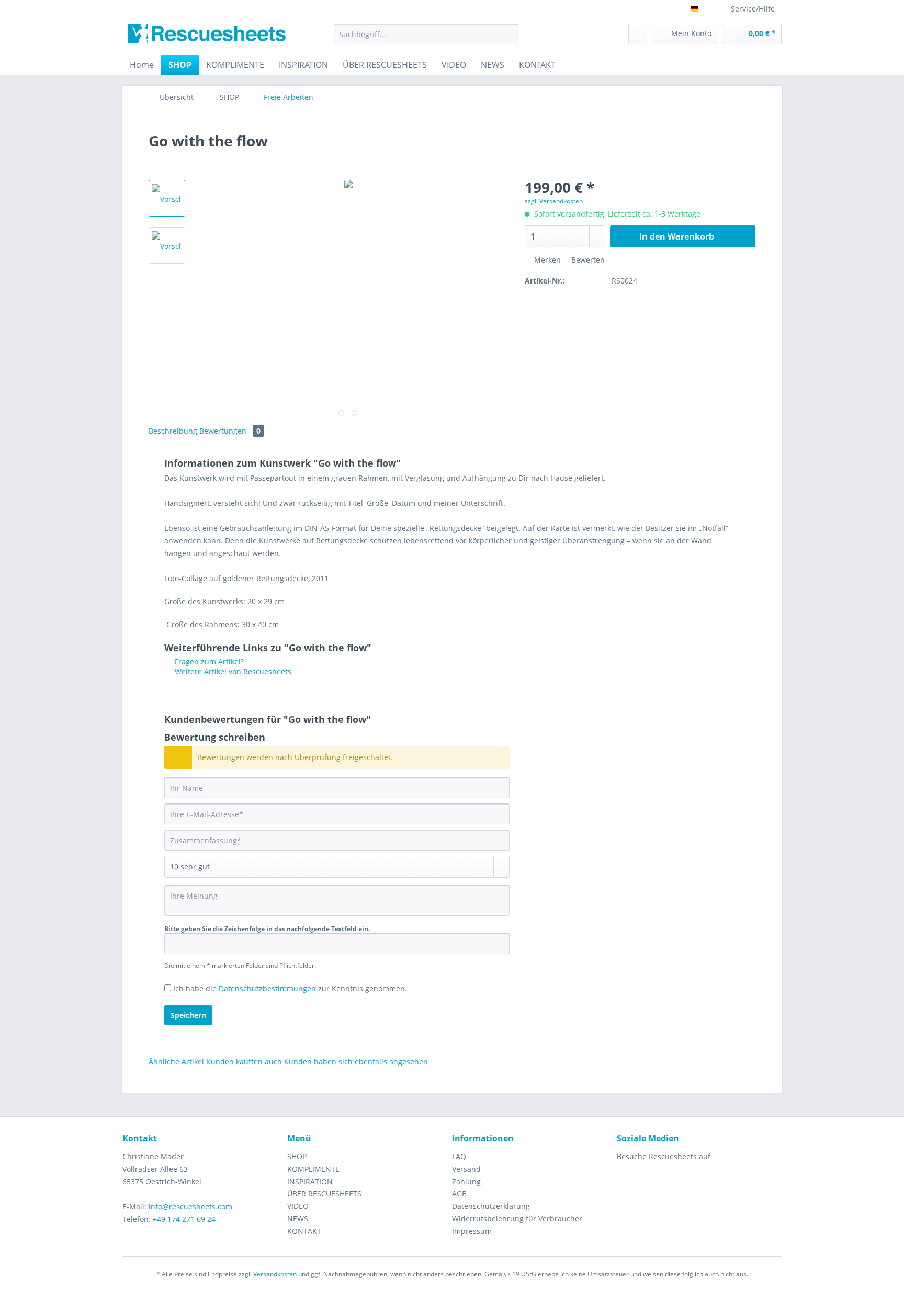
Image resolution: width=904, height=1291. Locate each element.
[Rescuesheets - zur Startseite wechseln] (207, 37)
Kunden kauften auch (244, 1062)
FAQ (459, 1156)
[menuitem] (426, 39)
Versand (466, 1169)
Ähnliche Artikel (176, 1062)
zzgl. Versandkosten (554, 201)
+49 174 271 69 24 (184, 1219)
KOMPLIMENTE (313, 1169)
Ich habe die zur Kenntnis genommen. (290, 988)
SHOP (297, 1156)
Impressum (472, 1231)
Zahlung (466, 1181)
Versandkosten (275, 1274)
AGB (459, 1193)
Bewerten (587, 260)
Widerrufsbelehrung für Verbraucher (517, 1219)
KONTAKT (304, 1231)
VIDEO (298, 1206)
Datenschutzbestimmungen (267, 988)
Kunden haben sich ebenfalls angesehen (356, 1062)
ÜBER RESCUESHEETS (324, 1193)
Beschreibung (173, 431)
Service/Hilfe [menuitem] (753, 9)
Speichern (188, 1015)
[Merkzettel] (637, 34)
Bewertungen (230, 431)
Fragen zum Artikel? (208, 661)
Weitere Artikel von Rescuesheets (232, 671)
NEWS (297, 1219)
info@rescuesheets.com (190, 1206)
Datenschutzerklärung (491, 1206)
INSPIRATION (310, 1181)
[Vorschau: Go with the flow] (167, 198)
